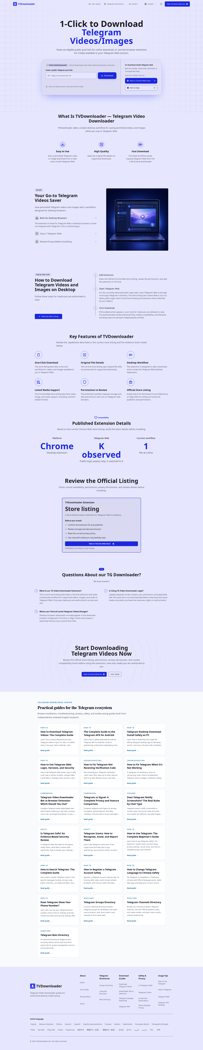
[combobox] (150, 4)
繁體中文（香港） (109, 1030)
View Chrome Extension (93, 674)
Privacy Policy (85, 997)
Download (108, 75)
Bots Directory (104, 999)
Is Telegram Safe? (145, 985)
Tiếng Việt (51, 1030)
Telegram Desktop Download (126, 999)
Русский (41, 1030)
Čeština (59, 1024)
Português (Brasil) (142, 1024)
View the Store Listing (49, 316)
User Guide (96, 4)
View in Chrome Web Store (100, 544)
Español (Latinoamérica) (92, 1024)
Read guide (46, 750)
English (33, 1024)
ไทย (151, 1030)
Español (77, 1024)
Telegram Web (164, 997)
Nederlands (127, 1024)
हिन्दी (158, 1030)
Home (82, 982)
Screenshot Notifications (143, 999)
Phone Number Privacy (144, 1006)
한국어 (129, 1030)
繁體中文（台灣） (93, 1030)
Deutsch (68, 1024)
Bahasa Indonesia (46, 1024)
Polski (33, 1030)
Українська (70, 1030)
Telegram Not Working (163, 1003)
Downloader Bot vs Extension (126, 992)
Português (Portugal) (160, 1024)
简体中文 (80, 1030)
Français (108, 1024)
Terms (82, 1004)
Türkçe (60, 1030)
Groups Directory (106, 985)
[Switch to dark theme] (161, 4)
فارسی (144, 1030)
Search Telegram (164, 989)
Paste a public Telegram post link (59, 70)
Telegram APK (124, 1006)
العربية (136, 1030)
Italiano (117, 1024)
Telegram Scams (145, 992)
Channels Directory (103, 992)
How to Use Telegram (162, 982)
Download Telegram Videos (125, 985)
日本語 (121, 1030)
